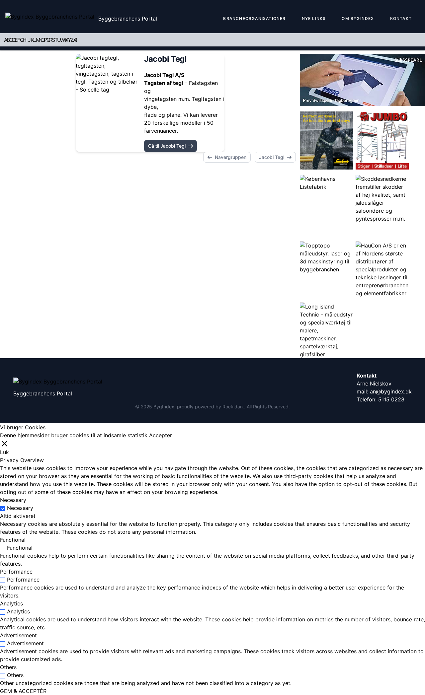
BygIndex (163, 406)
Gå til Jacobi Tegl (167, 146)
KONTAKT (401, 18)
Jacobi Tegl (271, 157)
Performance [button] (16, 571)
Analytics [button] (11, 603)
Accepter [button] (160, 435)
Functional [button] (13, 539)
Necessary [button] (13, 500)
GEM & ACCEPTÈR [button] (23, 691)
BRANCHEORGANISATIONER (254, 18)
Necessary (20, 508)
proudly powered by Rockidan (210, 406)
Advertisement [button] (18, 635)
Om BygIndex (358, 18)
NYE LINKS (314, 18)
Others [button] (8, 667)
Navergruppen (230, 157)
